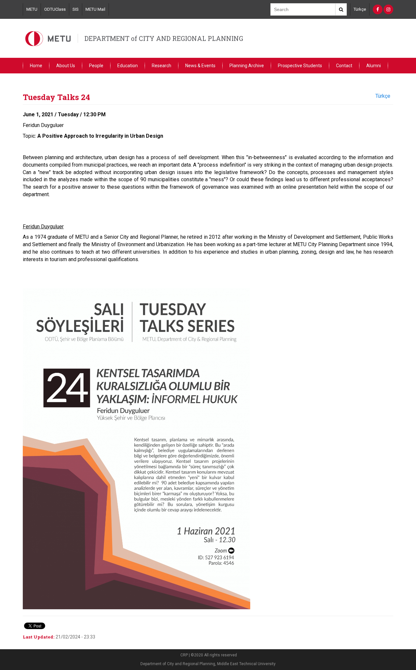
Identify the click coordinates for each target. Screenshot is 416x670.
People (96, 65)
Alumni (373, 65)
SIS (75, 9)
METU (31, 9)
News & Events (200, 65)
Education (127, 65)
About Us (65, 65)
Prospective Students (300, 65)
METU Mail (95, 9)
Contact (344, 65)
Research (161, 65)
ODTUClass (55, 9)
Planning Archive (246, 65)
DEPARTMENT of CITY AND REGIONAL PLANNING (163, 38)
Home (36, 65)
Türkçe (360, 9)
